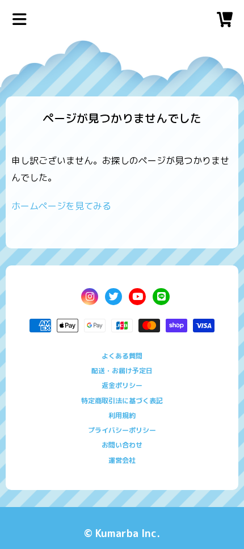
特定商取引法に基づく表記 (122, 401)
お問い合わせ (122, 445)
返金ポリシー (122, 385)
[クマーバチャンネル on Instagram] (89, 296)
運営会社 (122, 460)
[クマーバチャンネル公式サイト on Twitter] (113, 296)
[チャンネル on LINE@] (161, 296)
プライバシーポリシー (122, 430)
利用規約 (122, 415)
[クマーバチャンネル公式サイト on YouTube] (137, 296)
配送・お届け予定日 (122, 370)
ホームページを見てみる (61, 206)
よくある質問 (122, 356)
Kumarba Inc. (127, 533)
